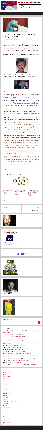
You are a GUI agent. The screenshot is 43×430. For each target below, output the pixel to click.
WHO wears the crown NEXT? (15, 362)
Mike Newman (11, 202)
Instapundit (5, 405)
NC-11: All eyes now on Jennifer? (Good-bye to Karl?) (18, 360)
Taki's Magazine (6, 416)
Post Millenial (5, 411)
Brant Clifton (15, 38)
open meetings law (18, 202)
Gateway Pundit (6, 403)
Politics (8, 200)
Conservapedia (6, 391)
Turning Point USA (6, 420)
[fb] (22, 254)
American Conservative (7, 372)
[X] (20, 253)
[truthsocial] (18, 253)
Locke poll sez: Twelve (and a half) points (15, 334)
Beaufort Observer (6, 376)
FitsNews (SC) (5, 399)
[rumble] (25, 253)
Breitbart (4, 382)
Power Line (5, 412)
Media (5, 200)
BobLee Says (5, 380)
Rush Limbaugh (6, 414)
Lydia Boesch (6, 202)
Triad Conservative (6, 418)
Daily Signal (5, 395)
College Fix (5, 389)
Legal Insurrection (6, 407)
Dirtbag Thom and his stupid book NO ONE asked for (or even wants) (21, 358)
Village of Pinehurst (25, 202)
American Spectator (7, 374)
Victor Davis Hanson (7, 422)
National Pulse (5, 409)
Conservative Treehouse (7, 393)
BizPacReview (5, 378)
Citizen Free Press (6, 387)
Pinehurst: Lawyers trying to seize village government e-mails (20, 191)
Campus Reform (6, 383)
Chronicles (5, 385)
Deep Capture (5, 397)
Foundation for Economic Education (10, 401)
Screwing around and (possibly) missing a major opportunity (18, 353)
